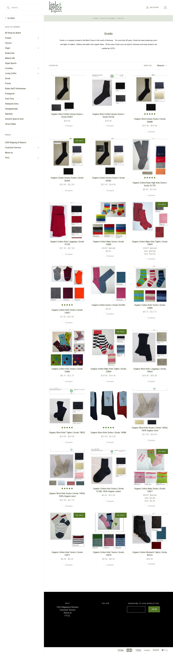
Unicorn (8, 43)
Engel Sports (10, 63)
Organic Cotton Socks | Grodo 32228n (108, 305)
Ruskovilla (9, 53)
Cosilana (9, 68)
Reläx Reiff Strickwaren (15, 88)
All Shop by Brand (13, 33)
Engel (7, 48)
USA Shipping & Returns (15, 142)
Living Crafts (10, 73)
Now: (146, 254)
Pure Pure (9, 98)
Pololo (8, 83)
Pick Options (67, 89)
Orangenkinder (11, 109)
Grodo (7, 78)
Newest (160, 65)
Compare (69, 126)
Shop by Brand (107, 18)
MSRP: (105, 248)
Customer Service (13, 147)
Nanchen (9, 114)
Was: (146, 251)
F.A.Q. (7, 157)
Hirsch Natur (10, 124)
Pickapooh (9, 93)
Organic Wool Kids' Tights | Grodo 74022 (67, 432)
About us (9, 152)
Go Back (11, 18)
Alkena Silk (10, 58)
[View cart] (165, 7)
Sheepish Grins (11, 104)
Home (95, 18)
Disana (8, 38)
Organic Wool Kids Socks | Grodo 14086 (108, 432)
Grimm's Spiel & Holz (14, 119)
